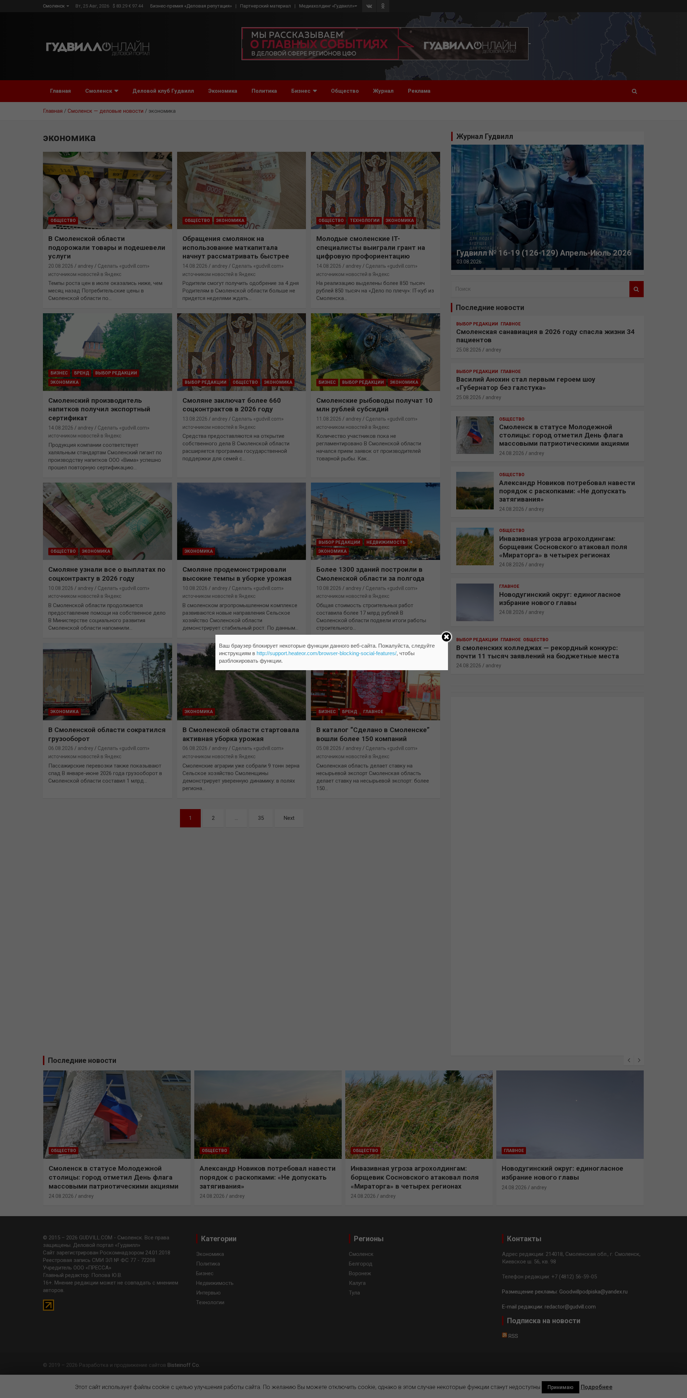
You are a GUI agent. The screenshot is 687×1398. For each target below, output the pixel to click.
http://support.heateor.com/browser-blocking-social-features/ (326, 653)
